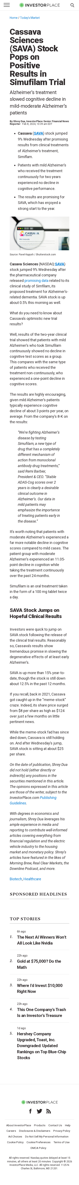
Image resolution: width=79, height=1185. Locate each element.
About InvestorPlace (18, 1125)
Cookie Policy (15, 1142)
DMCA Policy (38, 1148)
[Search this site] (72, 5)
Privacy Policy (61, 1130)
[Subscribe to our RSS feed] (49, 1111)
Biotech (16, 879)
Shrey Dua (19, 121)
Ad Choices (15, 1136)
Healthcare (32, 879)
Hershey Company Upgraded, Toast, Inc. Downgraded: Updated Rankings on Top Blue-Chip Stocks (41, 1045)
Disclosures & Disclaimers (34, 1130)
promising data (37, 280)
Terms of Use (61, 1142)
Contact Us (55, 1125)
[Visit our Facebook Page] (30, 1111)
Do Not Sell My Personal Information (46, 1136)
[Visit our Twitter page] (39, 1111)
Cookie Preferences (38, 1142)
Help (67, 1125)
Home (14, 17)
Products (39, 1125)
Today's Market (30, 17)
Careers (11, 1130)
